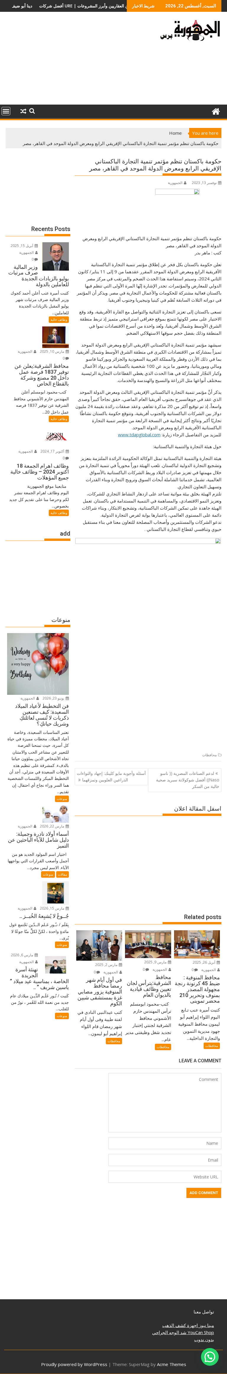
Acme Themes (171, 1364)
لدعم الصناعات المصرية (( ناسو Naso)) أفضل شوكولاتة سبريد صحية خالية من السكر (187, 779)
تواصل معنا (204, 1312)
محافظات (209, 754)
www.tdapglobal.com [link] (139, 435)
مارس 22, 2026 (52, 826)
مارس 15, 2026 (52, 908)
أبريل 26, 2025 (204, 962)
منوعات (62, 798)
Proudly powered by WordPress (74, 1364)
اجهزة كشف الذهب (180, 1325)
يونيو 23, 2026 (54, 698)
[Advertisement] (79, 60)
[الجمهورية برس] (215, 110)
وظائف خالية (59, 319)
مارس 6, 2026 (22, 954)
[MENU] (5, 111)
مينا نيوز (206, 1325)
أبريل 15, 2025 (22, 245)
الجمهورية (175, 182)
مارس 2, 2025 (106, 964)
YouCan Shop (200, 1332)
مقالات (62, 874)
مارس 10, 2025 (52, 351)
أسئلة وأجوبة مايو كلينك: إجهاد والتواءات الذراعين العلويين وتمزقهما (111, 776)
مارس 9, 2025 (155, 962)
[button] (210, 1357)
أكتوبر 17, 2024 (52, 451)
